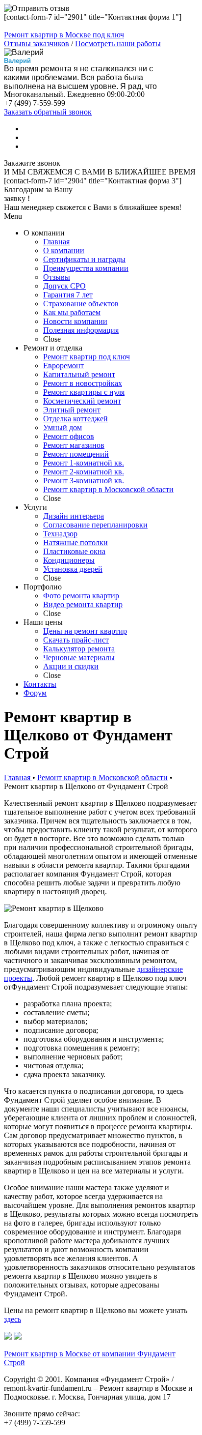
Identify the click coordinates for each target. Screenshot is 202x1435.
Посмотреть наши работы (118, 43)
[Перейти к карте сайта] (18, 1337)
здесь (12, 1319)
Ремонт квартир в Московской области (102, 777)
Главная (18, 777)
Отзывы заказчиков (36, 43)
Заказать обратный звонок (48, 112)
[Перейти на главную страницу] (8, 1337)
